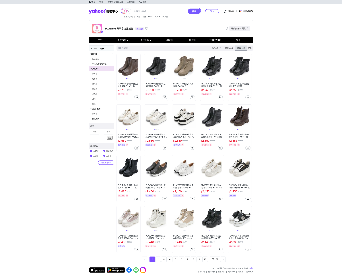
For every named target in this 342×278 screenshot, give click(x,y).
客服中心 (201, 271)
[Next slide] (138, 65)
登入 (212, 11)
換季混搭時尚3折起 (132, 16)
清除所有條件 (106, 162)
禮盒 (144, 16)
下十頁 (215, 259)
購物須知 (221, 271)
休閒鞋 (169, 39)
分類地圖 (249, 271)
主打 (100, 39)
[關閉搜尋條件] (128, 11)
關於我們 (211, 271)
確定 (110, 137)
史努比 (157, 16)
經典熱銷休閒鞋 (238, 28)
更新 (251, 268)
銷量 (250, 48)
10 (205, 259)
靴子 (238, 39)
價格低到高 (228, 48)
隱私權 (240, 271)
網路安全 (231, 271)
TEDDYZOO (215, 39)
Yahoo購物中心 (103, 11)
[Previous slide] (118, 65)
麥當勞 (165, 16)
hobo (150, 16)
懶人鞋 (192, 39)
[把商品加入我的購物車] (136, 97)
